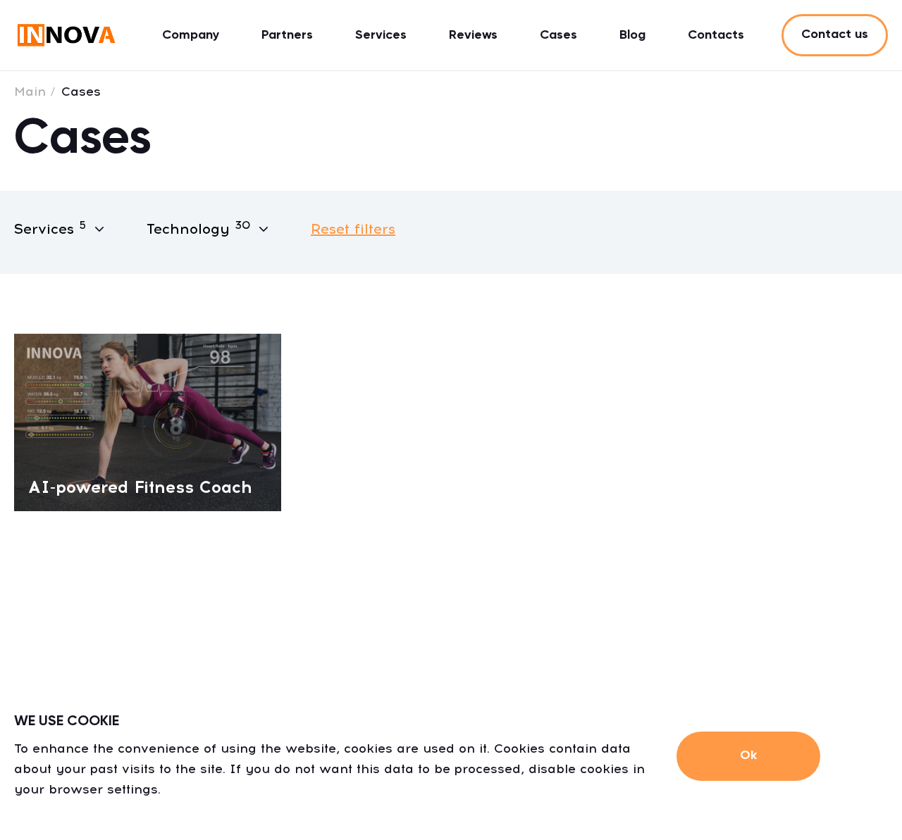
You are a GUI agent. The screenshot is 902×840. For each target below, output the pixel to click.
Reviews (473, 35)
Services (381, 35)
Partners (287, 35)
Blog (632, 35)
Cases (558, 35)
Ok (748, 755)
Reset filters (353, 228)
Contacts (716, 35)
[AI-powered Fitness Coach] (147, 421)
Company (190, 35)
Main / (35, 91)
